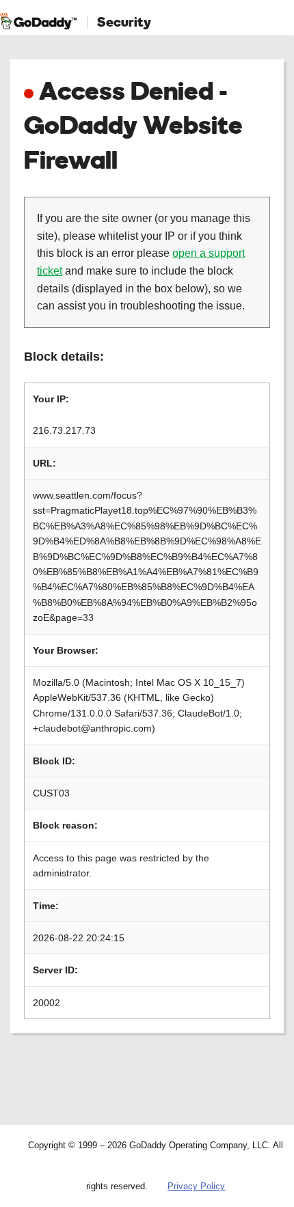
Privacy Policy (196, 1186)
